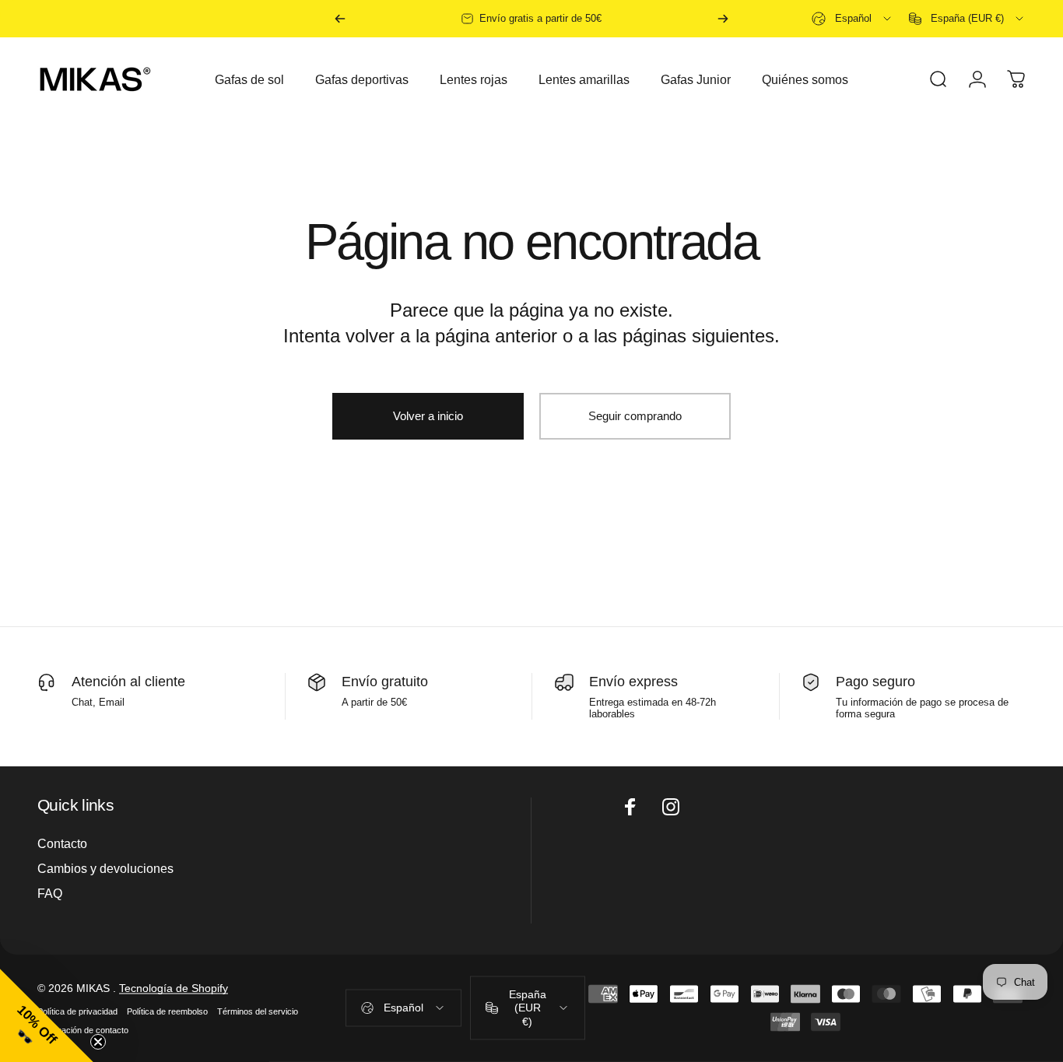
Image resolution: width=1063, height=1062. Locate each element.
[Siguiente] (723, 18)
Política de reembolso (167, 1011)
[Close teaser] (98, 1042)
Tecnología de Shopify (173, 988)
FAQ (49, 894)
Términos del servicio (257, 1011)
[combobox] (852, 18)
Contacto (62, 843)
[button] (46, 1015)
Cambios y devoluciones (105, 868)
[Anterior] (340, 18)
